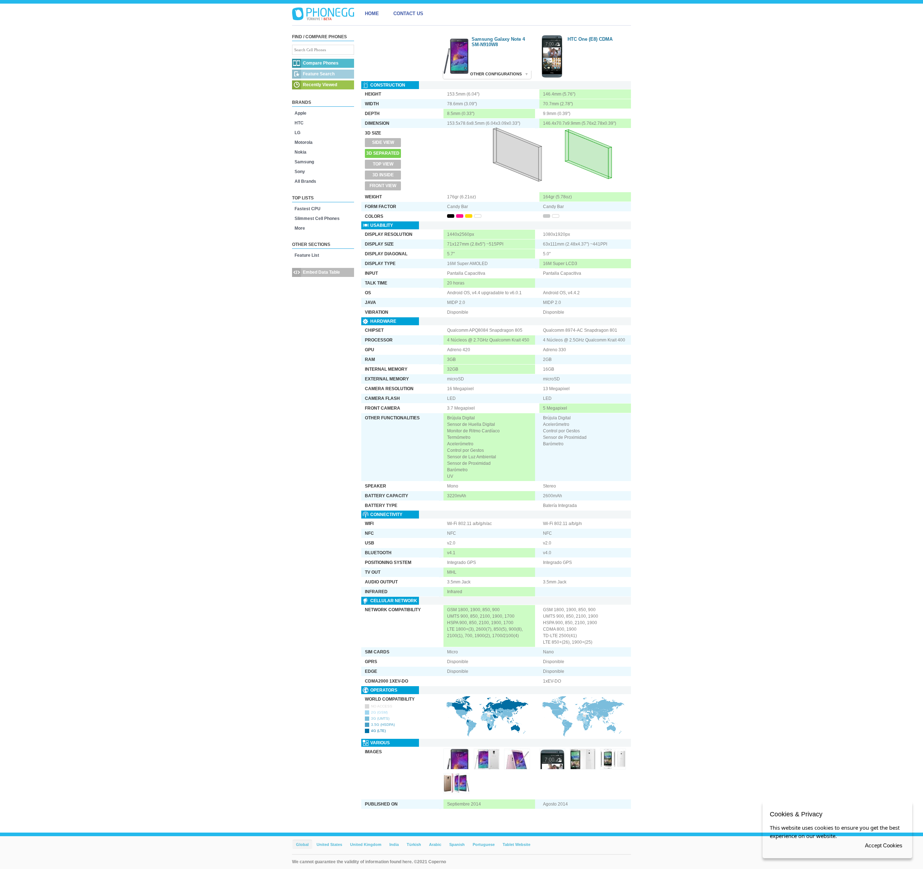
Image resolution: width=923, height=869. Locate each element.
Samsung (304, 161)
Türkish (414, 844)
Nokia (300, 152)
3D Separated (382, 153)
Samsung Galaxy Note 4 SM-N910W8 (498, 41)
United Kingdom (365, 844)
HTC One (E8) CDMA (590, 39)
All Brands (305, 181)
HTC (299, 122)
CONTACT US (408, 13)
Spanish (457, 844)
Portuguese (484, 844)
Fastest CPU (308, 208)
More (300, 228)
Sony (300, 171)
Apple (300, 113)
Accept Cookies (883, 845)
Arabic (435, 844)
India (394, 844)
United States (329, 844)
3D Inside (383, 174)
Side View (383, 142)
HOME (372, 13)
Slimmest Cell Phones (317, 218)
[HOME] (323, 13)
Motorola (304, 142)
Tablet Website (516, 844)
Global (302, 844)
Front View (383, 185)
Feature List (307, 255)
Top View (383, 164)
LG (297, 132)
